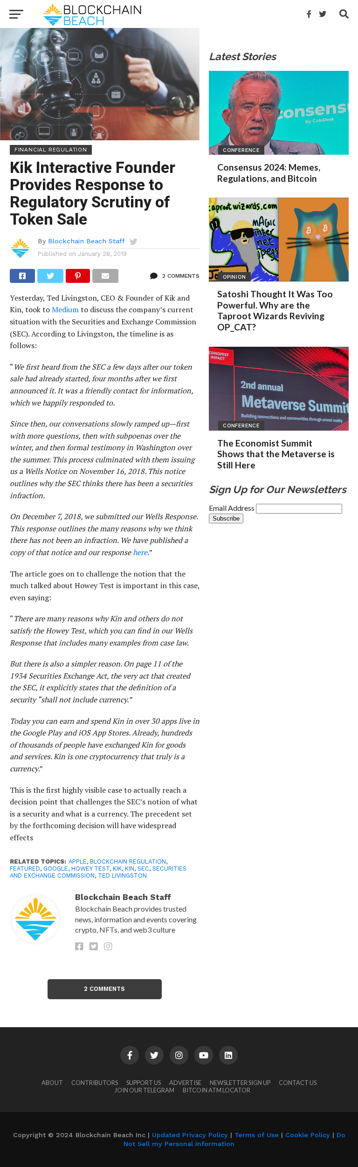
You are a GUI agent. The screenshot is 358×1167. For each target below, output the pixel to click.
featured (25, 868)
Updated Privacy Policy (190, 1135)
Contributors (94, 1082)
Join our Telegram (144, 1090)
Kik (117, 868)
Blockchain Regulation (128, 861)
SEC (143, 868)
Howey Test (90, 868)
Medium (65, 309)
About (52, 1082)
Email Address (232, 507)
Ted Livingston (122, 875)
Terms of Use (256, 1135)
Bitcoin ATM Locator (216, 1090)
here (140, 552)
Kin (129, 868)
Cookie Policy (307, 1135)
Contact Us (298, 1082)
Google (55, 868)
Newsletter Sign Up (240, 1082)
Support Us (143, 1082)
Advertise (185, 1082)
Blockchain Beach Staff (86, 241)
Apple (78, 861)
